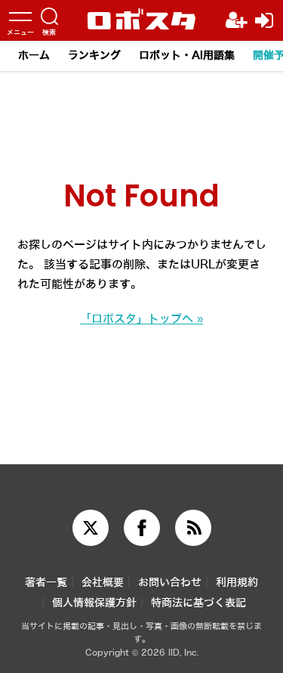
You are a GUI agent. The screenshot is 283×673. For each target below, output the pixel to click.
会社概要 (103, 582)
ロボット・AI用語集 (187, 55)
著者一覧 (46, 582)
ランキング (94, 55)
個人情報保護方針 (94, 603)
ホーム (34, 55)
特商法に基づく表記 (198, 603)
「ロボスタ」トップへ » (141, 319)
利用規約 (237, 582)
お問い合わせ (169, 582)
